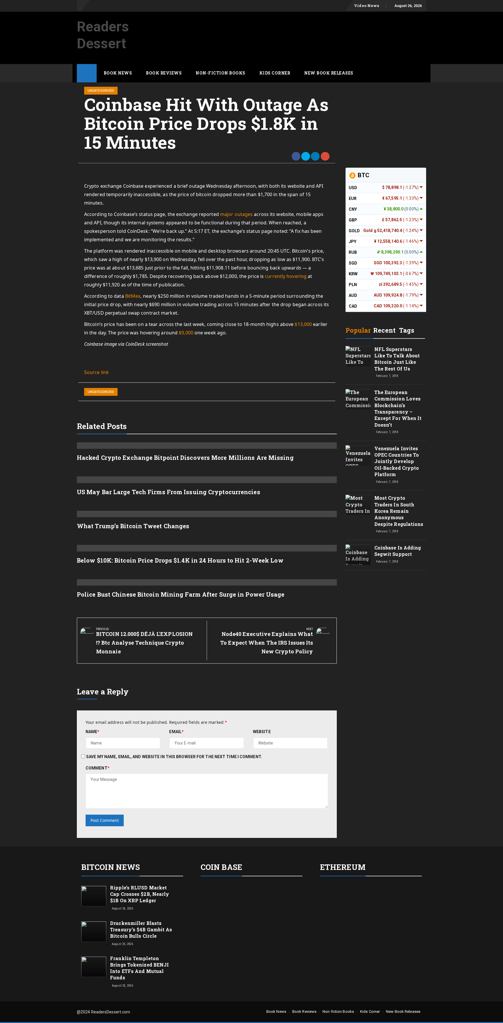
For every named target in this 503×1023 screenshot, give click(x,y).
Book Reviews (164, 73)
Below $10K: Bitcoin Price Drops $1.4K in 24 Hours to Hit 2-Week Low (180, 560)
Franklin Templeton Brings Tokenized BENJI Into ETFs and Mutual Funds (139, 968)
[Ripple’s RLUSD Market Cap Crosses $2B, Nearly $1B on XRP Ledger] (93, 895)
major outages (236, 214)
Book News (118, 73)
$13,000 (303, 324)
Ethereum (343, 867)
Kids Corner (275, 73)
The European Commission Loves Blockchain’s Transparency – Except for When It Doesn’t (398, 408)
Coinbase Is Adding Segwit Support (397, 551)
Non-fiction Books (220, 73)
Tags (406, 330)
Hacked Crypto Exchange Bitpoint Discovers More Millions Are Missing (185, 457)
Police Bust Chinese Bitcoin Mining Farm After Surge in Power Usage (181, 594)
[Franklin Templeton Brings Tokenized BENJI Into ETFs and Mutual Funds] (93, 966)
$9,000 (186, 332)
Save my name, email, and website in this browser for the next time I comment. (174, 756)
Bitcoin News (110, 867)
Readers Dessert (103, 35)
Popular (358, 330)
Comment (97, 768)
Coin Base (221, 867)
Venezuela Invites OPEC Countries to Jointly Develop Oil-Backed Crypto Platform (396, 461)
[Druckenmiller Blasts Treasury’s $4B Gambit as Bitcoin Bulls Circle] (93, 931)
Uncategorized (101, 91)
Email (176, 731)
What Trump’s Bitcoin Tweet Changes (133, 526)
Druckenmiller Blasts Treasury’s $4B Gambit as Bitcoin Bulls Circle (141, 929)
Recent (384, 330)
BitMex (133, 296)
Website (262, 731)
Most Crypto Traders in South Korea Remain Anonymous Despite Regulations (399, 511)
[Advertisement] (320, 27)
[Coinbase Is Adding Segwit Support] (358, 560)
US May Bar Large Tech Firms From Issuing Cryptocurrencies (168, 492)
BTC (362, 175)
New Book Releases (328, 73)
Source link (96, 372)
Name (93, 731)
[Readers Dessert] (87, 73)
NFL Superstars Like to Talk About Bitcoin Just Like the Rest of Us (397, 359)
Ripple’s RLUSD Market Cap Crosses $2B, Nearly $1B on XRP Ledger (139, 893)
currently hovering (286, 276)
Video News (366, 5)
